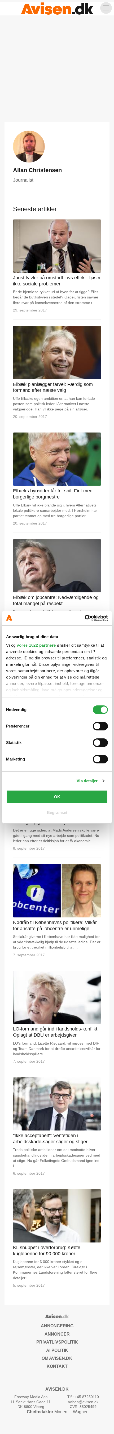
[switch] (100, 726)
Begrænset (57, 812)
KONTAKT (57, 1366)
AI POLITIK (57, 1350)
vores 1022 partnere (36, 645)
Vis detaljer (87, 781)
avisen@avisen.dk (83, 1402)
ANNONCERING (57, 1326)
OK (57, 797)
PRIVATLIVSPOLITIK (57, 1342)
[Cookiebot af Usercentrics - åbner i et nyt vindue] (85, 618)
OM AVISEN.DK (57, 1358)
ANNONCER (57, 1334)
